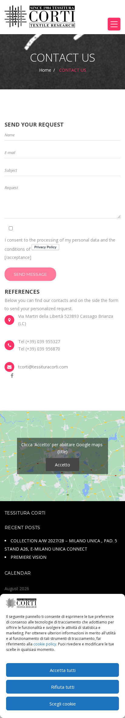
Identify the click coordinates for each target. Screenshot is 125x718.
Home (45, 70)
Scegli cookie (62, 704)
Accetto (62, 465)
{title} (62, 451)
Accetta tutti (63, 670)
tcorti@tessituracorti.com (43, 367)
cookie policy (44, 644)
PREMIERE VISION (28, 557)
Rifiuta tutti (62, 687)
